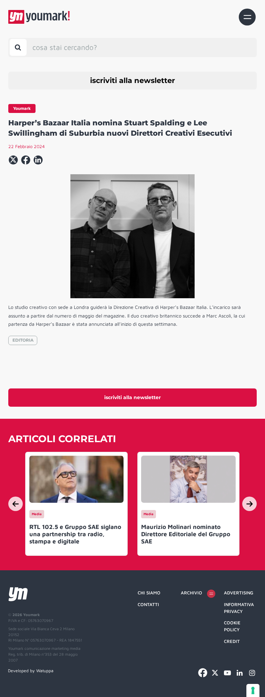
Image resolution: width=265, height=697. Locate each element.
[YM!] (39, 17)
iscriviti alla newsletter (132, 80)
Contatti (148, 604)
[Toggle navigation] (247, 17)
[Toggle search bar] (18, 47)
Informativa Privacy (239, 608)
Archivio (191, 592)
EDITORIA (22, 340)
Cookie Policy (232, 626)
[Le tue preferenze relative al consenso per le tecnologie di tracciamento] (252, 690)
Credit (232, 641)
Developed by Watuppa (30, 670)
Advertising (238, 592)
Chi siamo (149, 592)
